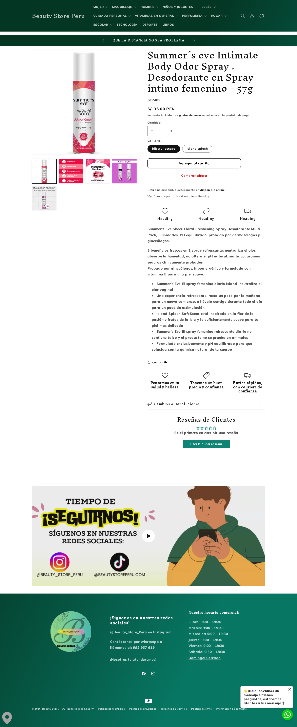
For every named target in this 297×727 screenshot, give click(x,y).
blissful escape (164, 148)
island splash (197, 148)
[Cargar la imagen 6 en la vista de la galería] (44, 198)
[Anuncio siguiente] (194, 41)
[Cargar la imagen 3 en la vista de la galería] (97, 171)
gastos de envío (190, 114)
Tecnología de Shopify (80, 708)
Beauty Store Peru (53, 708)
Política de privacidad (143, 708)
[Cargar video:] (148, 536)
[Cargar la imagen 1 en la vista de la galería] (44, 171)
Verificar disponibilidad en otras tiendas (178, 196)
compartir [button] (159, 362)
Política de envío (201, 708)
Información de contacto (231, 708)
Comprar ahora (194, 175)
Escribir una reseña (206, 444)
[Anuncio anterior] (103, 41)
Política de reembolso (111, 708)
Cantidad (154, 122)
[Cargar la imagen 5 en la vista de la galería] (124, 171)
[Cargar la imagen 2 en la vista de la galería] (71, 171)
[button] (100, 6)
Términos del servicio (174, 708)
